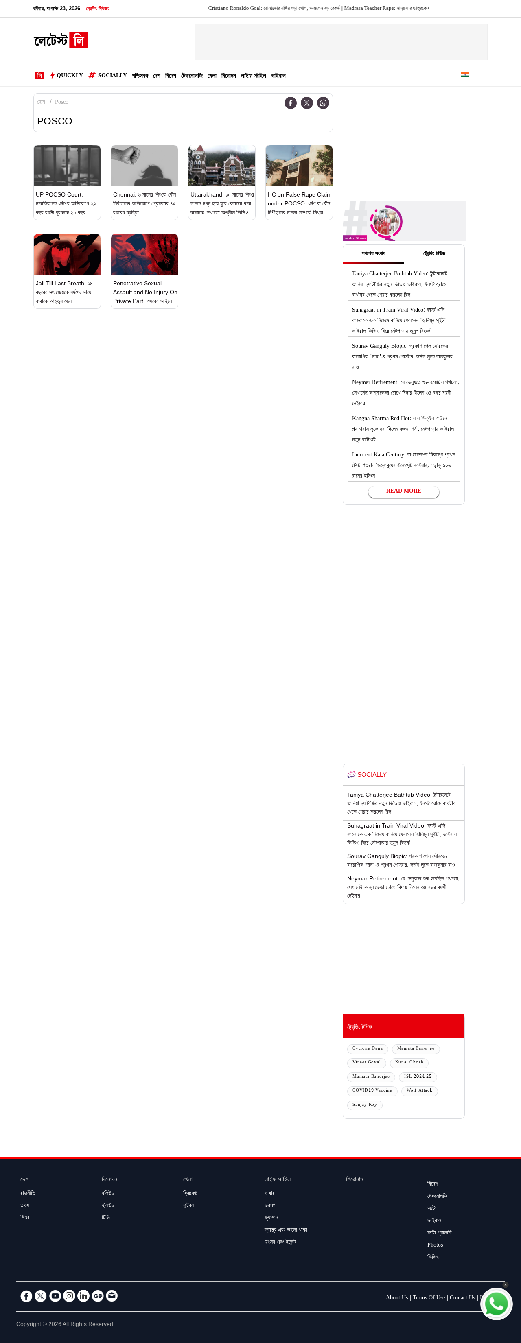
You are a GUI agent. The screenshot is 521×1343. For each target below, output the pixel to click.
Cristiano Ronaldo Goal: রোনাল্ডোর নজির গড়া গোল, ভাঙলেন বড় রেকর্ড (256, 9)
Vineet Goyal (366, 1062)
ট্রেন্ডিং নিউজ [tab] (434, 254)
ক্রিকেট (190, 1194)
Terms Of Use (429, 1298)
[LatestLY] (60, 42)
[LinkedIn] (83, 1296)
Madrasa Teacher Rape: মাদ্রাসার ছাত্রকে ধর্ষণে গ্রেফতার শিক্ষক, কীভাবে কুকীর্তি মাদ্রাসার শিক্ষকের (414, 9)
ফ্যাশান (271, 1218)
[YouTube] (55, 1296)
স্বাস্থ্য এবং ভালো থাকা (286, 1230)
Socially (112, 76)
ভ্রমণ (270, 1206)
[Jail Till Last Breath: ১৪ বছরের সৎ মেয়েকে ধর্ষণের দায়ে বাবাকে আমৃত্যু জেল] (67, 254)
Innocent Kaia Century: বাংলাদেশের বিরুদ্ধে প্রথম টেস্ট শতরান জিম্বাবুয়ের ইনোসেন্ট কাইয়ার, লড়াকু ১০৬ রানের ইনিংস (403, 466)
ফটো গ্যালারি (439, 1233)
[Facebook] (291, 103)
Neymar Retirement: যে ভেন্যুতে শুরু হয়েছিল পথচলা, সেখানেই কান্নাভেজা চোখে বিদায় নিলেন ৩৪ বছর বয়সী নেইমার (405, 394)
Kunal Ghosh (409, 1062)
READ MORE (403, 491)
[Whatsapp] (323, 103)
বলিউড (108, 1194)
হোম (41, 102)
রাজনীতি (27, 1194)
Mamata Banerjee (416, 1049)
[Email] (112, 1296)
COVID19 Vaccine (372, 1091)
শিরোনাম (354, 1180)
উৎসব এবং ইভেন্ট (280, 1242)
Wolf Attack (420, 1091)
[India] (465, 76)
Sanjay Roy (364, 1105)
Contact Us (462, 1298)
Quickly (70, 76)
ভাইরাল (278, 76)
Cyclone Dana (367, 1049)
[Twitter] (307, 103)
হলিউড (108, 1206)
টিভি (106, 1218)
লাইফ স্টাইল (253, 76)
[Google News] (98, 1296)
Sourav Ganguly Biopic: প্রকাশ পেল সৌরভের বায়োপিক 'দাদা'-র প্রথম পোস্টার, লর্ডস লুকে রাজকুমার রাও (402, 358)
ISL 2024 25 (418, 1077)
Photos (435, 1245)
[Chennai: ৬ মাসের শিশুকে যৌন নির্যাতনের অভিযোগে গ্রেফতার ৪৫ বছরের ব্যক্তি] (144, 165)
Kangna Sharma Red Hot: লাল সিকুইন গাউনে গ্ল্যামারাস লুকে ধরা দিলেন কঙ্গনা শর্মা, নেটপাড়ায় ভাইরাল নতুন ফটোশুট (403, 430)
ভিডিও (433, 1257)
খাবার (270, 1194)
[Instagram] (69, 1296)
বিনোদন (228, 76)
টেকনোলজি (192, 76)
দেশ (156, 76)
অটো (431, 1209)
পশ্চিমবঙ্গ (140, 76)
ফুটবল (188, 1206)
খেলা (212, 76)
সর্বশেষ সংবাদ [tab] (373, 254)
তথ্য (24, 1206)
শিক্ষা (24, 1218)
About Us (397, 1298)
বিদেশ (170, 76)
